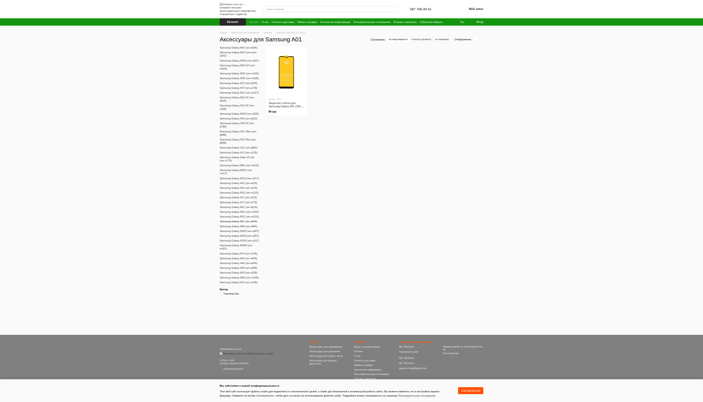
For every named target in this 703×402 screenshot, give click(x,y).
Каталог (254, 22)
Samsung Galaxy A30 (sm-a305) (238, 267)
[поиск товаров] (395, 9)
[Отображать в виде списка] (480, 39)
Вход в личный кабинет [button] (367, 346)
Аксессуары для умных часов (326, 356)
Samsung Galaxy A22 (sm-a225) (238, 82)
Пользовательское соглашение (371, 22)
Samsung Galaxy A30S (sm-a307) (239, 230)
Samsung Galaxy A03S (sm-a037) (239, 60)
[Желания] (455, 9)
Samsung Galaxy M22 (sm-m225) (239, 73)
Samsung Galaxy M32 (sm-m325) (239, 78)
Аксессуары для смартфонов (325, 346)
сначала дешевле (421, 39)
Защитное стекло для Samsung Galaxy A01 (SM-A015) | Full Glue (284, 106)
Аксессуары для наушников (324, 351)
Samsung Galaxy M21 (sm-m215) (239, 216)
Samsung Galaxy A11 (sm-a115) (238, 197)
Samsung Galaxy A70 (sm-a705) (238, 253)
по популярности (398, 39)
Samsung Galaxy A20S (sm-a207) (239, 235)
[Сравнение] (445, 9)
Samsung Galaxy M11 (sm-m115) (239, 192)
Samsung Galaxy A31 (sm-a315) (238, 187)
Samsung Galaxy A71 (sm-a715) (238, 202)
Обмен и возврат (307, 22)
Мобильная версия (233, 369)
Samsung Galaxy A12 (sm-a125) (238, 152)
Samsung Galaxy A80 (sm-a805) (238, 226)
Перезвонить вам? (409, 352)
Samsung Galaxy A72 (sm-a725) (238, 87)
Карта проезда (451, 353)
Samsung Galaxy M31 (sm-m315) (239, 211)
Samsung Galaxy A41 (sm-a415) (238, 183)
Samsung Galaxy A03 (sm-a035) (238, 47)
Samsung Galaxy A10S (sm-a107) (239, 240)
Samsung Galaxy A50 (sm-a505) (238, 258)
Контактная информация (335, 22)
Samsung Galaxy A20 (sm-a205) (238, 272)
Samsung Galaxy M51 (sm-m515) (239, 165)
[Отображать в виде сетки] (475, 39)
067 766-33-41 (421, 9)
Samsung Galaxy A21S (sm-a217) (239, 178)
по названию (442, 39)
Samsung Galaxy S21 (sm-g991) (239, 147)
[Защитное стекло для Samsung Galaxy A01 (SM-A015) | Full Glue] (286, 72)
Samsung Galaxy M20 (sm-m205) (239, 277)
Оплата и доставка (283, 22)
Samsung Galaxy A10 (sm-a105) (238, 282)
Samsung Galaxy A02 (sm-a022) (238, 118)
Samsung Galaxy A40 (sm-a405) (238, 263)
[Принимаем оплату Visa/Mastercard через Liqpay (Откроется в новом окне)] (246, 353)
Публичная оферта (431, 22)
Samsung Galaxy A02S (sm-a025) (239, 113)
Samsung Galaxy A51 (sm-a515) (238, 207)
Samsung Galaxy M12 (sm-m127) (239, 92)
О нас (265, 22)
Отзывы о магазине (405, 22)
